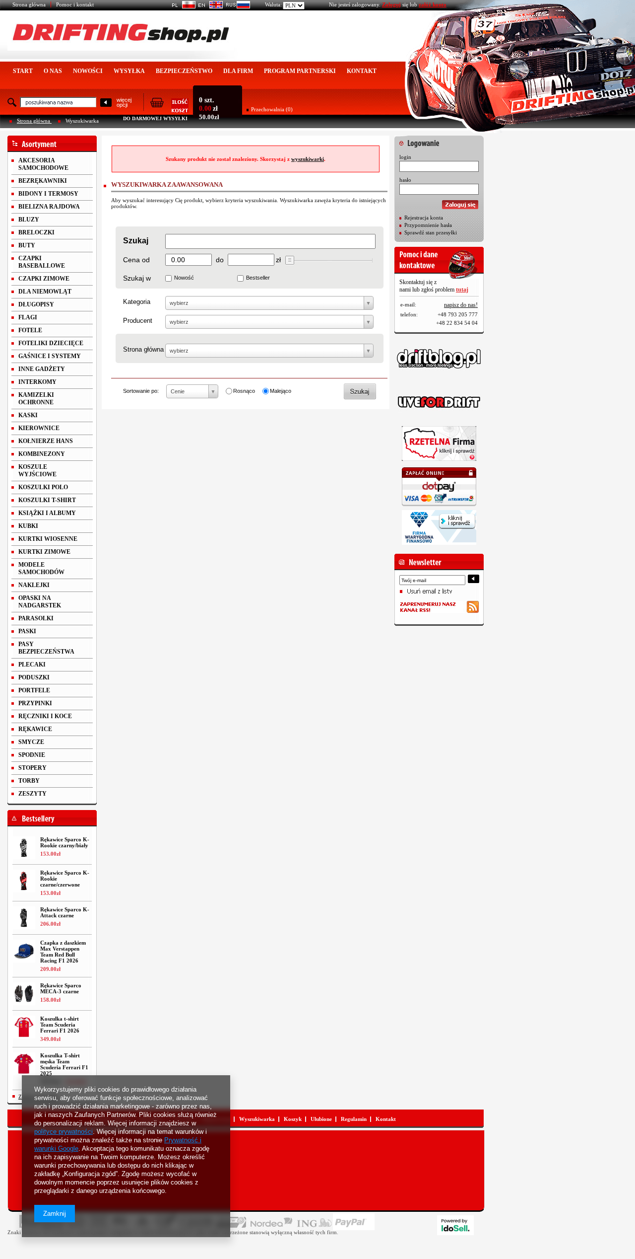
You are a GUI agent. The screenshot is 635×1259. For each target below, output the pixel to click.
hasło (405, 180)
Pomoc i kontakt (75, 4)
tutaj (462, 289)
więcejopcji (124, 102)
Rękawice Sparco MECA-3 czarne (60, 988)
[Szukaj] (106, 103)
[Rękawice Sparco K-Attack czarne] (23, 917)
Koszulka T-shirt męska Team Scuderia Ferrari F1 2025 (64, 1064)
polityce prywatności (63, 1131)
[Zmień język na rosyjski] (236, 6)
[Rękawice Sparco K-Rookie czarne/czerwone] (23, 881)
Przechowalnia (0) (272, 109)
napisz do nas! (461, 304)
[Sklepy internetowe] (455, 1225)
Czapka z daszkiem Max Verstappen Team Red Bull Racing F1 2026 (63, 951)
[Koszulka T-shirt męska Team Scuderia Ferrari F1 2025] (23, 1063)
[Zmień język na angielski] (209, 6)
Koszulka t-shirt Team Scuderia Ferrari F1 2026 (59, 1025)
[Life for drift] (439, 402)
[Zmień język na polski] (181, 6)
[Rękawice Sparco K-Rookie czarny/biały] (23, 847)
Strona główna (29, 4)
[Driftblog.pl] (439, 358)
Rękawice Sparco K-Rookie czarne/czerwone (64, 879)
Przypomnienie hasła (428, 225)
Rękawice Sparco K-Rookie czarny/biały (64, 842)
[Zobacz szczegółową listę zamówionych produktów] (169, 110)
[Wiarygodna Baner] (439, 527)
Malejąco (280, 391)
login (405, 157)
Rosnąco (244, 391)
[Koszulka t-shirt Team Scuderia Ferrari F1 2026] (23, 1027)
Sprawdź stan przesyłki (430, 232)
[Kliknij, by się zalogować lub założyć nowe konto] (439, 141)
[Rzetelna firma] (439, 443)
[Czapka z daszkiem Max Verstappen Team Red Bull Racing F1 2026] (23, 951)
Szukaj (135, 240)
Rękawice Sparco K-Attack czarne (64, 912)
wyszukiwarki (307, 159)
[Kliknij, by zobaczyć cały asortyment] (52, 144)
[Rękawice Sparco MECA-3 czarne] (23, 993)
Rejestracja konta (423, 218)
